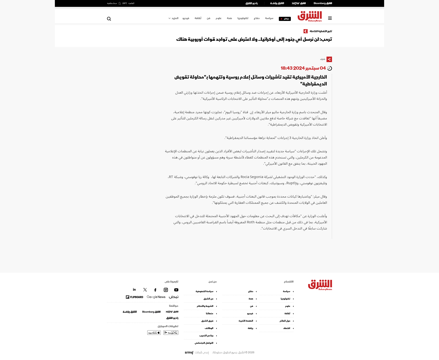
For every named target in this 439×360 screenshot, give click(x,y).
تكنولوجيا (243, 18)
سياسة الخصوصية (204, 291)
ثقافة (198, 18)
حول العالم (285, 321)
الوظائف (209, 328)
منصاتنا (209, 313)
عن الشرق (208, 299)
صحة (229, 18)
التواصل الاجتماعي (204, 343)
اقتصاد (286, 328)
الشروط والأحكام (205, 306)
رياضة (250, 328)
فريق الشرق (207, 321)
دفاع (257, 18)
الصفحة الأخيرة (246, 321)
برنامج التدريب (206, 336)
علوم (218, 18)
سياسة (269, 18)
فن (208, 18)
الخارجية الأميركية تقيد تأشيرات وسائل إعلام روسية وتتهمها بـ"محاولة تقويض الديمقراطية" (250, 80)
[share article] (329, 59)
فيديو (185, 18)
